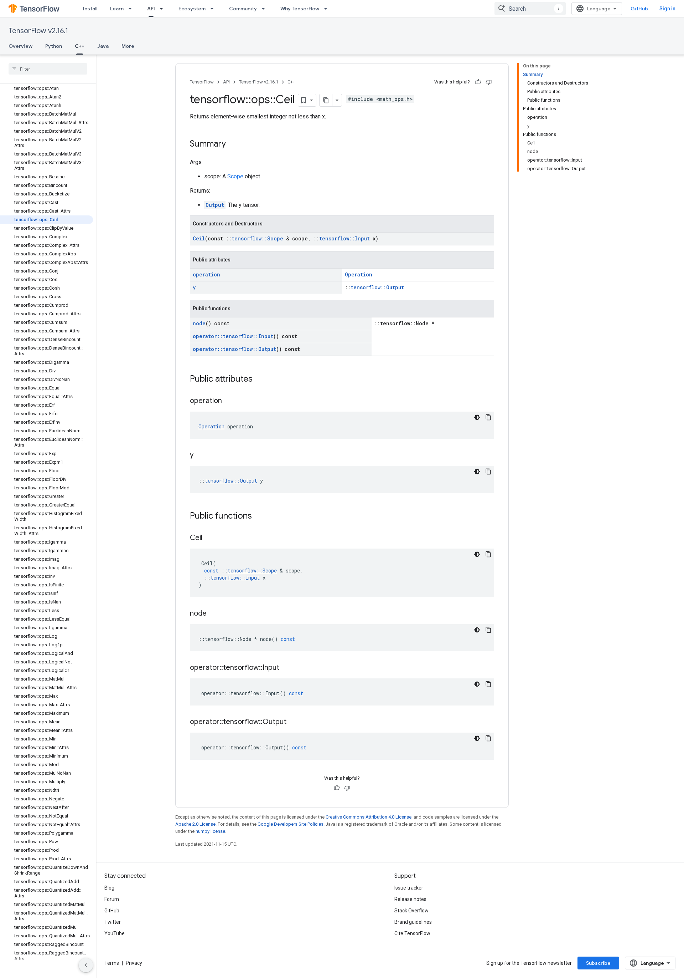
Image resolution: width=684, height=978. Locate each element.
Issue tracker (408, 888)
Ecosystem (192, 8)
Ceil (199, 238)
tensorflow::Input (344, 238)
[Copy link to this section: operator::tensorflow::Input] (286, 668)
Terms (111, 963)
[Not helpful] (488, 82)
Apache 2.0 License (195, 824)
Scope (235, 176)
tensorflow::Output (377, 287)
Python (53, 46)
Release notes (410, 899)
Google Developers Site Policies (290, 824)
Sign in (667, 8)
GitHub (639, 8)
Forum (111, 899)
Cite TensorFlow (412, 933)
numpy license (210, 831)
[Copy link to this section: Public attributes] (260, 379)
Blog (109, 888)
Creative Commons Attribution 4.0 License (368, 817)
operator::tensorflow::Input (233, 336)
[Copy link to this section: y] (200, 455)
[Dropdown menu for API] (163, 8)
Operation (358, 274)
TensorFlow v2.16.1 (38, 30)
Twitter (112, 922)
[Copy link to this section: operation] (229, 401)
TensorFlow (202, 82)
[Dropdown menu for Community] (265, 8)
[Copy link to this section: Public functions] (259, 516)
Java (103, 46)
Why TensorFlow (299, 8)
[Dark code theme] (477, 417)
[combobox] (530, 8)
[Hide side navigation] (86, 965)
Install (90, 8)
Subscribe (598, 963)
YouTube (114, 933)
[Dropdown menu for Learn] (132, 8)
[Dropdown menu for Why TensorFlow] (327, 8)
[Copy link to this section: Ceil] (209, 538)
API (151, 8)
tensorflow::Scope (257, 238)
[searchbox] (48, 69)
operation (206, 274)
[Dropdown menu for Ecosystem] (214, 8)
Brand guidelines (413, 922)
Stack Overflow (411, 910)
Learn (117, 8)
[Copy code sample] (488, 417)
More (127, 46)
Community (243, 8)
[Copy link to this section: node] (214, 614)
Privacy (134, 963)
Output (215, 205)
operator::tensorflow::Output (234, 349)
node (199, 323)
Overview (20, 46)
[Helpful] (478, 82)
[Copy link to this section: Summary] (233, 144)
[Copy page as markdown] (326, 100)
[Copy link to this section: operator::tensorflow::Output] (293, 722)
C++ (79, 46)
